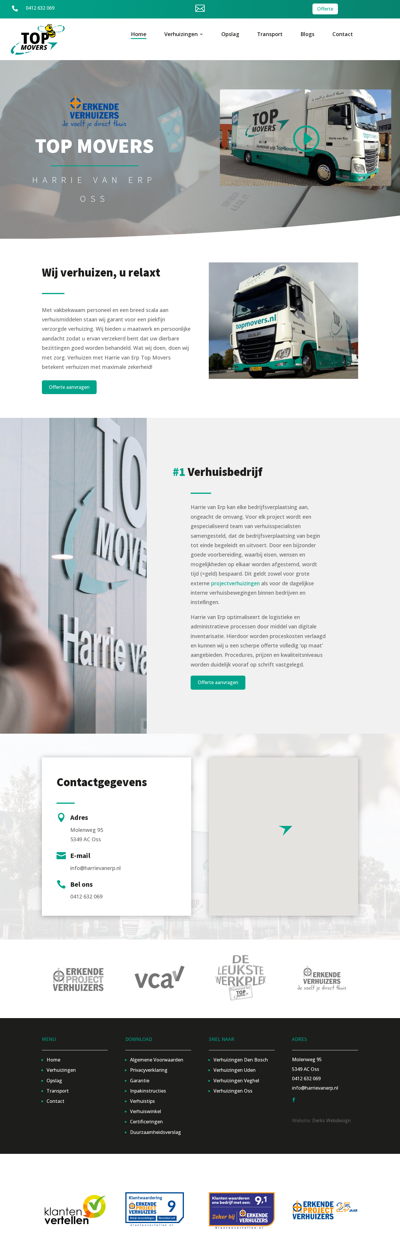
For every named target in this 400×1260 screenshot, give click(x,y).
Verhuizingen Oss (232, 1091)
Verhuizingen (181, 35)
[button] (285, 830)
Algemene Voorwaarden (156, 1059)
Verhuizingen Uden (234, 1070)
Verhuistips (142, 1101)
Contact (342, 35)
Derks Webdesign (331, 1120)
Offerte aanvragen (69, 387)
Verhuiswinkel (145, 1111)
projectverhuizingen (235, 583)
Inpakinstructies (148, 1091)
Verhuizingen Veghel (236, 1080)
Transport (270, 35)
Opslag (230, 35)
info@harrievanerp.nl (315, 1088)
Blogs (307, 35)
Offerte (325, 9)
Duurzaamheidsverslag (155, 1132)
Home (138, 35)
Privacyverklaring (148, 1070)
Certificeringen (146, 1121)
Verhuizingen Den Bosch (240, 1059)
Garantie (139, 1080)
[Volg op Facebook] (293, 1100)
